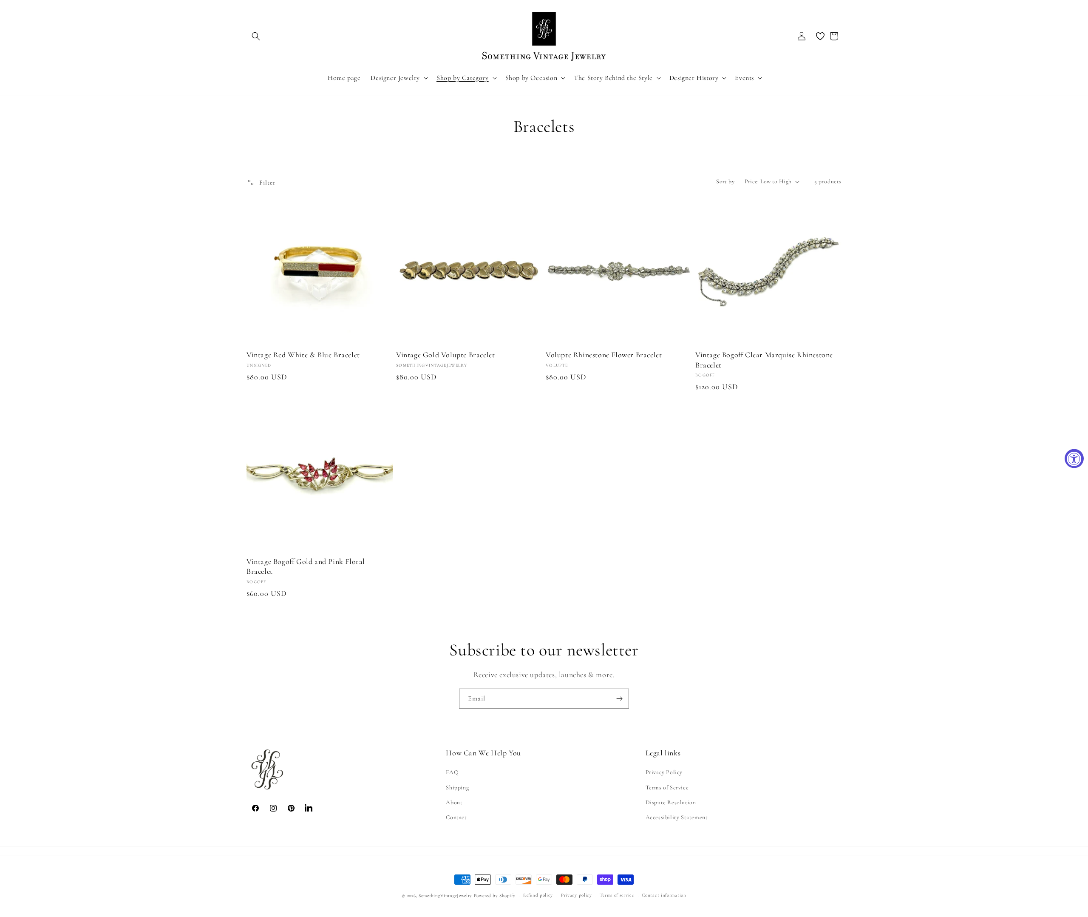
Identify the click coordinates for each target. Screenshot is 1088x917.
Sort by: (726, 181)
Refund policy (538, 895)
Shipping (457, 787)
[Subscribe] (619, 699)
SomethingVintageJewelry (445, 895)
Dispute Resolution (671, 802)
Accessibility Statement (677, 817)
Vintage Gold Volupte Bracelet (445, 354)
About (454, 802)
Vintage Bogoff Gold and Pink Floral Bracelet (305, 566)
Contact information (664, 895)
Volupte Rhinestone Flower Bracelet (604, 354)
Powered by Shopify (495, 895)
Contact (456, 817)
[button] (255, 36)
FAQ (452, 772)
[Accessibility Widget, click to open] (1074, 458)
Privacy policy (576, 895)
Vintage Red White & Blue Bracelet (303, 354)
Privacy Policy (664, 772)
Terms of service (617, 895)
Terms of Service (667, 787)
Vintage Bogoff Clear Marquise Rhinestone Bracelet (764, 359)
